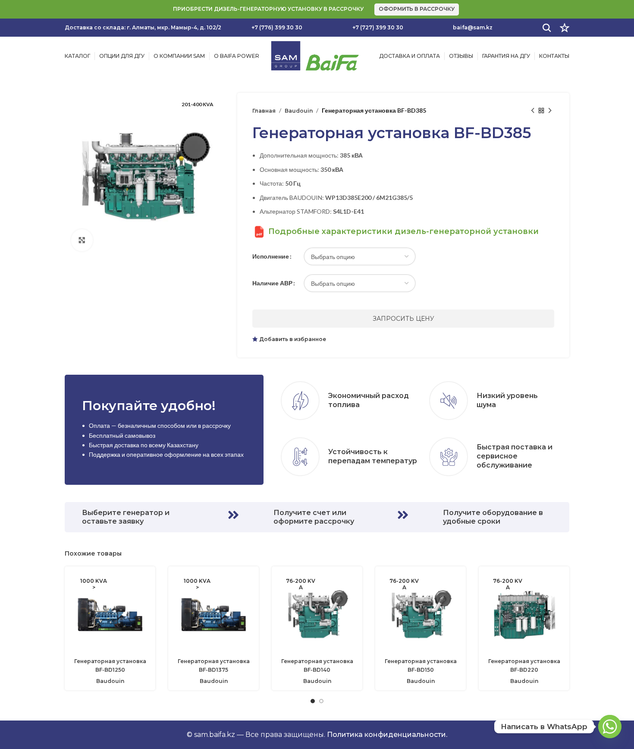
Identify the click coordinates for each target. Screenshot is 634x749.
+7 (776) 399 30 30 (276, 27)
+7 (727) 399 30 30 (377, 27)
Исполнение (270, 256)
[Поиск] (547, 27)
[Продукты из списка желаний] (565, 27)
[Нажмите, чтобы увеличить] (82, 240)
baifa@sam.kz (473, 27)
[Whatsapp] (609, 726)
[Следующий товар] (550, 110)
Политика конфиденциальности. (387, 734)
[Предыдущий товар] (532, 110)
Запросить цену (403, 318)
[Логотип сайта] (314, 55)
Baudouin (299, 110)
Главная (264, 110)
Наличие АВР (272, 283)
